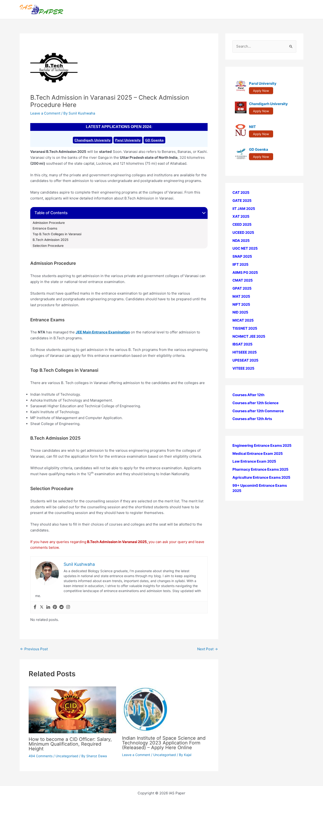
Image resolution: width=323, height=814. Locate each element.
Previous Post (34, 649)
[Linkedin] (48, 607)
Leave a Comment (45, 113)
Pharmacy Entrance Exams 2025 (260, 469)
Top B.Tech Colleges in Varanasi (57, 234)
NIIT (252, 126)
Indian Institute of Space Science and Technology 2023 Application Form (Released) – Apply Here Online (163, 742)
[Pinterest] (55, 607)
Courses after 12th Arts (252, 418)
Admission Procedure (49, 223)
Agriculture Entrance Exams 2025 (261, 477)
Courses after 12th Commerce (258, 411)
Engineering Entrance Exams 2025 (262, 445)
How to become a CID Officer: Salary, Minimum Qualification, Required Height (70, 744)
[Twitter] (41, 607)
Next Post (207, 649)
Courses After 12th (248, 395)
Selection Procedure (48, 246)
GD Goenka (154, 140)
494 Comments (40, 756)
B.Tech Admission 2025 (50, 240)
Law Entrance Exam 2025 (254, 461)
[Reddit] (61, 607)
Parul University (128, 140)
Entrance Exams (45, 228)
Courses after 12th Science (255, 403)
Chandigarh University (92, 140)
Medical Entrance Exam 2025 (257, 453)
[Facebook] (35, 607)
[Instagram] (68, 607)
